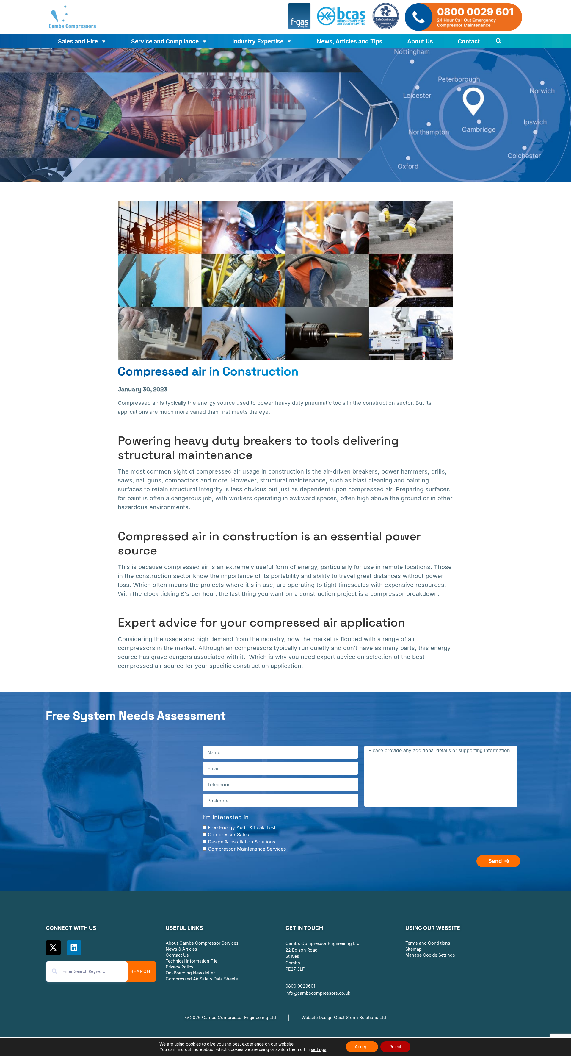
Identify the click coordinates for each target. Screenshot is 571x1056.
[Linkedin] (74, 947)
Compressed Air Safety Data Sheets (202, 978)
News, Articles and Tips (349, 41)
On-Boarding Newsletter (190, 972)
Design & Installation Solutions (241, 841)
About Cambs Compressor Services (202, 943)
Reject (395, 1046)
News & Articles (181, 949)
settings (318, 1049)
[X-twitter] (53, 947)
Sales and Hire (78, 41)
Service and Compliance (165, 41)
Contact (469, 41)
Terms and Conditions (427, 943)
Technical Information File (191, 960)
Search (140, 971)
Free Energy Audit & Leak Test (241, 827)
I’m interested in (226, 817)
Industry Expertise (257, 41)
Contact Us (177, 954)
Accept (362, 1046)
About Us (420, 41)
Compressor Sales (228, 834)
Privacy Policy (179, 966)
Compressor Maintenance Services (247, 849)
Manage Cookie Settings (430, 954)
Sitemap (413, 949)
